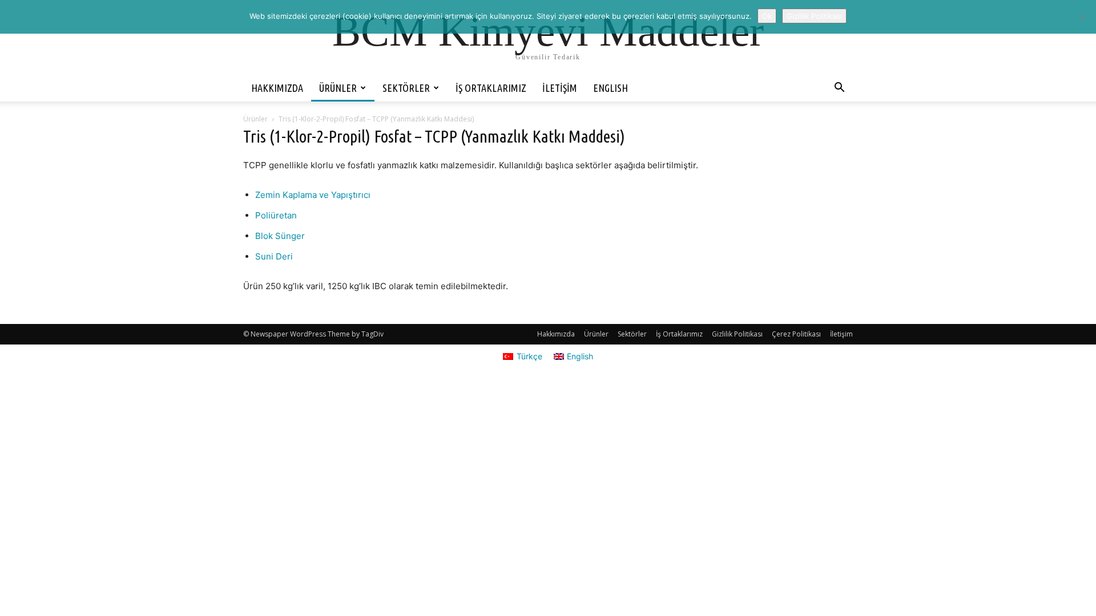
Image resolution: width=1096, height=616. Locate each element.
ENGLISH (610, 88)
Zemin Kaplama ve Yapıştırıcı (312, 194)
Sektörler (406, 88)
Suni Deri (274, 256)
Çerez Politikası (796, 334)
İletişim (559, 88)
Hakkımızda (277, 88)
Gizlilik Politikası (737, 334)
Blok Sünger (280, 235)
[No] (1081, 17)
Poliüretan (276, 215)
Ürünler (338, 88)
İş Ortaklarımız (491, 88)
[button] (839, 88)
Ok (767, 16)
